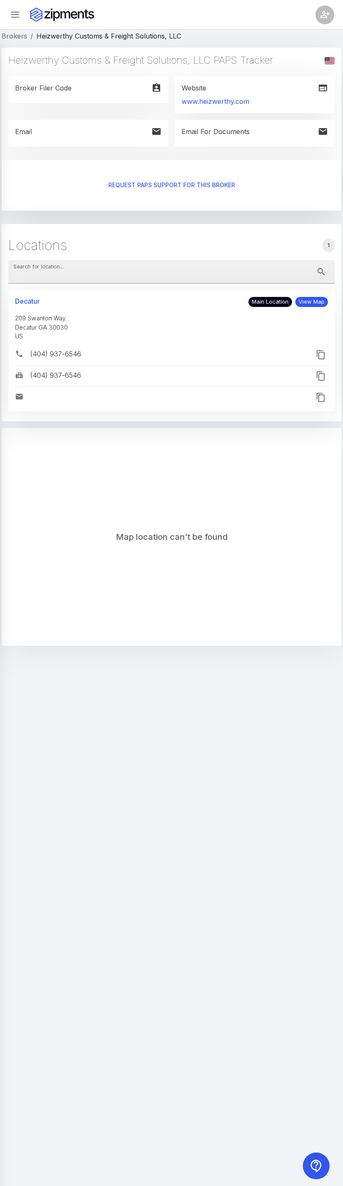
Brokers (14, 36)
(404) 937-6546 (55, 354)
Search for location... (38, 266)
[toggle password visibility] (321, 271)
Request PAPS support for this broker (171, 184)
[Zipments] (62, 15)
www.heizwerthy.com (215, 101)
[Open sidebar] (15, 14)
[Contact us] (316, 1165)
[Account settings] (324, 14)
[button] (311, 302)
